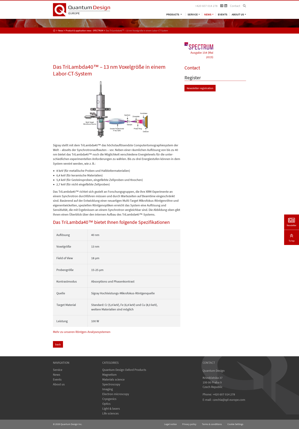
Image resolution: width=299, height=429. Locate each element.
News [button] (207, 14)
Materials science (113, 379)
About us (59, 384)
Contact (235, 6)
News (56, 375)
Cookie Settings (235, 424)
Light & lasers (111, 408)
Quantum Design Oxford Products (124, 370)
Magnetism (109, 375)
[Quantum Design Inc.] (81, 9)
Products (173, 14)
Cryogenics (109, 399)
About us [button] (238, 14)
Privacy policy (189, 424)
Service (57, 370)
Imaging (107, 389)
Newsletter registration (200, 88)
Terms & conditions (212, 424)
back (58, 344)
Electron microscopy (115, 394)
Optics (106, 404)
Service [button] (193, 14)
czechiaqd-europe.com (229, 400)
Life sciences (110, 413)
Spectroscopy (111, 384)
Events (222, 14)
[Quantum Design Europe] (54, 30)
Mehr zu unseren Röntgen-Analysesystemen (81, 332)
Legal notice (170, 424)
